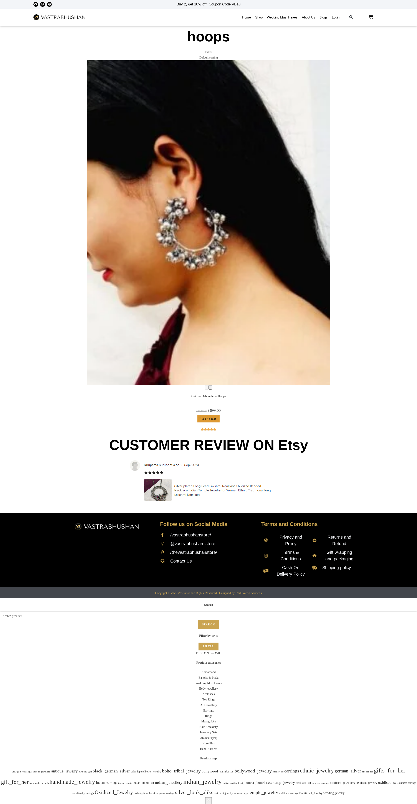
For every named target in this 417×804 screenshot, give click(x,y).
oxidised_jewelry (366, 782)
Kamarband (209, 672)
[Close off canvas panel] (208, 800)
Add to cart (208, 418)
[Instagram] (42, 4)
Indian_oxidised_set (233, 783)
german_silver (348, 771)
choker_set (278, 771)
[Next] (210, 387)
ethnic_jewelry (317, 770)
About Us (308, 17)
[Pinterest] (49, 4)
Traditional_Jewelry (311, 793)
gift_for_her (15, 782)
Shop (259, 17)
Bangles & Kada (208, 677)
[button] (351, 17)
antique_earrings (22, 771)
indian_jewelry (202, 781)
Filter (208, 646)
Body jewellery (208, 688)
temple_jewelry (263, 792)
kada (269, 782)
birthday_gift (85, 771)
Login (335, 17)
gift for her (367, 771)
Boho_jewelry (152, 771)
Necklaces (208, 694)
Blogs (323, 17)
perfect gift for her (143, 793)
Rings (208, 716)
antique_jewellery (41, 771)
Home (246, 17)
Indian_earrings (106, 782)
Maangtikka (208, 721)
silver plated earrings (163, 793)
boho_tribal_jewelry (181, 771)
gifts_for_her (389, 770)
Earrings (208, 710)
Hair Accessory (208, 727)
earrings (291, 771)
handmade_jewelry (72, 782)
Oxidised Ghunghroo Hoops (208, 396)
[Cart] (370, 17)
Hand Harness (208, 748)
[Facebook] (35, 4)
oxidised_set (388, 783)
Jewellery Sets (208, 732)
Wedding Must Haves (282, 17)
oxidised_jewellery (343, 782)
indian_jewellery (168, 782)
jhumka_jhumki (254, 782)
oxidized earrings (407, 782)
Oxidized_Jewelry (114, 792)
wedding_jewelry (333, 793)
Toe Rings (208, 699)
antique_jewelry (64, 771)
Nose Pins (208, 743)
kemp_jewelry (284, 782)
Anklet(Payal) (208, 738)
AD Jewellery (208, 705)
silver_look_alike (194, 792)
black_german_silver (111, 771)
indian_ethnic (125, 783)
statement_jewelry (223, 793)
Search (208, 624)
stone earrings (241, 793)
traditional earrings (288, 793)
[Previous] (206, 387)
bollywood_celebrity (218, 771)
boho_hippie (137, 771)
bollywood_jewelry (253, 771)
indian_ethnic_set (143, 782)
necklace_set (303, 782)
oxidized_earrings (83, 793)
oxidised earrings (320, 783)
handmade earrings (39, 783)
